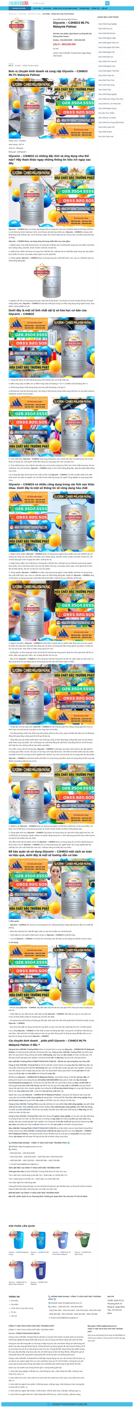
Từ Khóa (18, 65)
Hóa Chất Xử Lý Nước (107, 118)
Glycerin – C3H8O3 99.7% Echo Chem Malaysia (62, 1253)
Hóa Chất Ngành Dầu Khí (108, 43)
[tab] (11, 66)
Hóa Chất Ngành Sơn (106, 66)
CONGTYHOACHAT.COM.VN (44, 1128)
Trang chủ (13, 14)
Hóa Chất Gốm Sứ (105, 57)
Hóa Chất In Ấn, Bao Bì (107, 61)
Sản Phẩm (47, 8)
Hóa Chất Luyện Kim (106, 127)
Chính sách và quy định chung (65, 8)
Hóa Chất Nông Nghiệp (107, 94)
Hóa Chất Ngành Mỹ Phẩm (109, 47)
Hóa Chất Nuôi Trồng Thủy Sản (110, 99)
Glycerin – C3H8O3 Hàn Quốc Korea (83, 1253)
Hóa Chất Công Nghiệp (107, 24)
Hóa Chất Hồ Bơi (105, 132)
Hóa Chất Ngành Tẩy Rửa (108, 71)
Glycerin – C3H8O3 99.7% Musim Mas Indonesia (18, 1283)
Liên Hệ (104, 8)
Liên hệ (14, 1316)
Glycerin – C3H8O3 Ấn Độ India (40, 1253)
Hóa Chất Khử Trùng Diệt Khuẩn (111, 122)
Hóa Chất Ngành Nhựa (107, 108)
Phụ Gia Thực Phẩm (106, 113)
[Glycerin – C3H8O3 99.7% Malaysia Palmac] (52, 108)
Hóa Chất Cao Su (105, 29)
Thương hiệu (84, 8)
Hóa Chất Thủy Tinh (106, 80)
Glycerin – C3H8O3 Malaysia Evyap (19, 1253)
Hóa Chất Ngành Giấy (107, 38)
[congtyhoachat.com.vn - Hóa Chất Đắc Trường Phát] (19, 3)
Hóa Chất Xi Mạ (104, 90)
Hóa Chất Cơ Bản (34, 14)
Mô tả (11, 65)
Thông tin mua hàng (30, 65)
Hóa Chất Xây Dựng (106, 85)
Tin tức (13, 1312)
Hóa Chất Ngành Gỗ (106, 52)
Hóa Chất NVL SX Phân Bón (109, 104)
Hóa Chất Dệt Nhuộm (106, 33)
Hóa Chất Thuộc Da (106, 75)
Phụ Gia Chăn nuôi (105, 136)
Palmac (74, 19)
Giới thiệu (37, 8)
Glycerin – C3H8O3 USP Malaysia (39, 1283)
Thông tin (95, 8)
